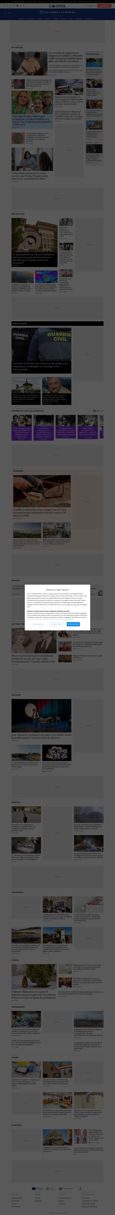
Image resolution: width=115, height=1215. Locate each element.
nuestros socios (53, 594)
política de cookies (72, 604)
